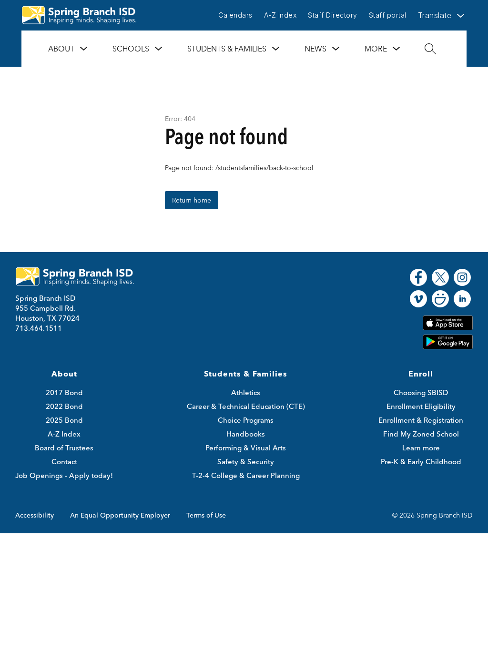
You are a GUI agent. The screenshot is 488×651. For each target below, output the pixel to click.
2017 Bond (64, 392)
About (61, 48)
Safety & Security (245, 461)
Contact (64, 461)
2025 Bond (64, 420)
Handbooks (245, 433)
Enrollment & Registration (420, 420)
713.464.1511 (38, 328)
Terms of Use (206, 515)
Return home (191, 200)
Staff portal (388, 15)
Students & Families (226, 48)
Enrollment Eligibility (421, 406)
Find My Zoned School (421, 433)
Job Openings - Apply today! (64, 475)
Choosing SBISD (421, 392)
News (315, 48)
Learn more (421, 447)
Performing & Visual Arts (245, 447)
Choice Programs (246, 420)
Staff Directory (332, 15)
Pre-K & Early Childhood (421, 461)
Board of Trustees (64, 447)
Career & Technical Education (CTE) (246, 406)
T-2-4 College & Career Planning (246, 475)
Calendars (235, 15)
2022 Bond (64, 406)
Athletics (245, 392)
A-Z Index (280, 15)
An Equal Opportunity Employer (120, 515)
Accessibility (34, 515)
